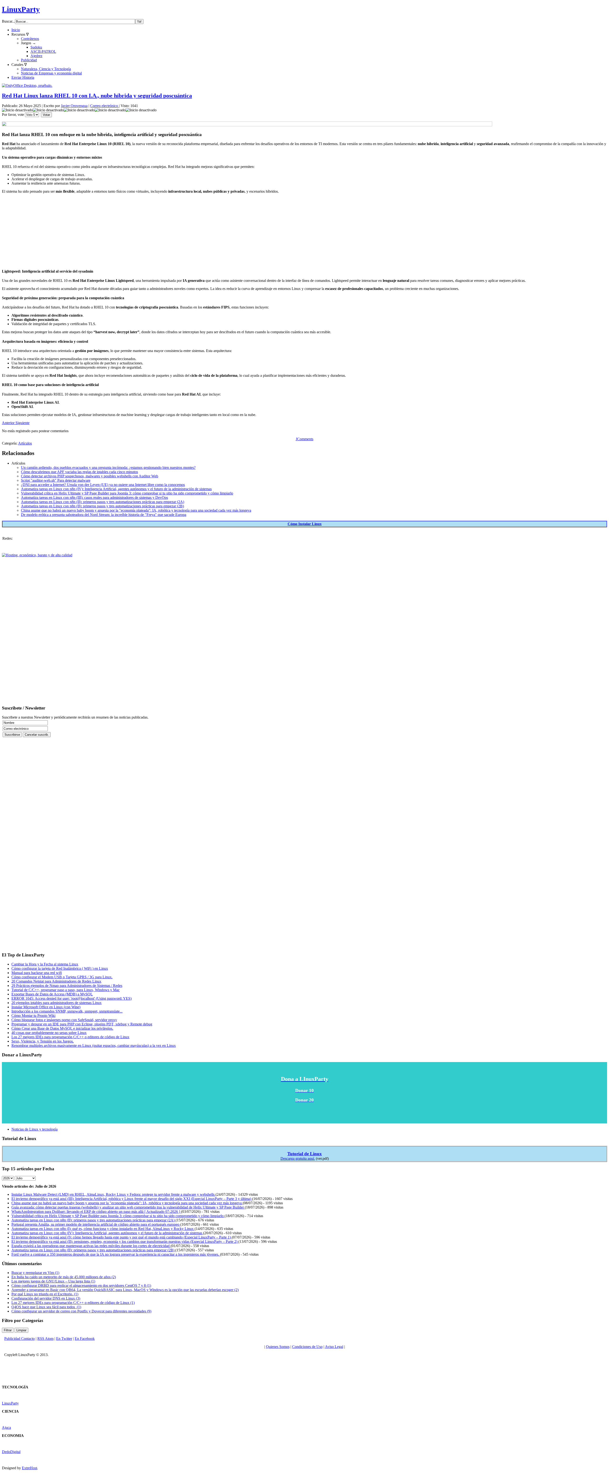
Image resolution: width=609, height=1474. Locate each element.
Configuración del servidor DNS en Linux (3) (45, 1298)
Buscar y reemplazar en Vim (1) (35, 1273)
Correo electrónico (104, 106)
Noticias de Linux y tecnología (34, 1129)
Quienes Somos (278, 1347)
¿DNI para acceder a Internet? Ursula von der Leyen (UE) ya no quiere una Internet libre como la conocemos (103, 485)
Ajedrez (36, 56)
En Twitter (64, 1339)
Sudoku (36, 47)
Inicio (15, 30)
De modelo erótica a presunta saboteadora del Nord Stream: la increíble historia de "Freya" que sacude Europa (103, 515)
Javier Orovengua (74, 106)
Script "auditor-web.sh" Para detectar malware (55, 480)
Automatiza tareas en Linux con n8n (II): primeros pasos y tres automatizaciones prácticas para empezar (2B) (102, 506)
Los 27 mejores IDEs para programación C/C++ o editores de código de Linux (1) (73, 1303)
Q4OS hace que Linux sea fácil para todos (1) (46, 1307)
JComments (304, 439)
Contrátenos (30, 39)
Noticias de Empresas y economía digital (51, 73)
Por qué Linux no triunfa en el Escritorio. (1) (44, 1294)
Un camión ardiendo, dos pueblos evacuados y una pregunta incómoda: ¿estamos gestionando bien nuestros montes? (108, 467)
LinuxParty (21, 9)
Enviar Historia (22, 77)
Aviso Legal (334, 1347)
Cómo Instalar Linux (305, 524)
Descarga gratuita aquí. (297, 1158)
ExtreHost (29, 1468)
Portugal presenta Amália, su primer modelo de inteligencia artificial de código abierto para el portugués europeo (95, 1224)
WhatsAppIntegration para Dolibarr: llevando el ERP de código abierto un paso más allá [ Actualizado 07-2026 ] (96, 1212)
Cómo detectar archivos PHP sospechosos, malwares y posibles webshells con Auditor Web (89, 476)
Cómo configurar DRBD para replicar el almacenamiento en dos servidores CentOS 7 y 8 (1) (81, 1285)
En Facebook (85, 1339)
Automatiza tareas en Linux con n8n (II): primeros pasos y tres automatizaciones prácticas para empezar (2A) (102, 502)
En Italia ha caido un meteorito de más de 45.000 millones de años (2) (63, 1277)
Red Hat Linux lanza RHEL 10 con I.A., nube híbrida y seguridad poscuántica (97, 96)
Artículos (25, 443)
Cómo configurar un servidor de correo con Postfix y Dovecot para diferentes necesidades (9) (81, 1311)
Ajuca (6, 1427)
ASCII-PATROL (43, 51)
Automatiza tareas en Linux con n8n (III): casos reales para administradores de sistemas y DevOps (94, 497)
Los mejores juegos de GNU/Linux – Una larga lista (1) (53, 1281)
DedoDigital (11, 1452)
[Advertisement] (144, 230)
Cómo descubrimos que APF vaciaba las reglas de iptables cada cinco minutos (79, 472)
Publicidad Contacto (19, 1339)
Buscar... (8, 21)
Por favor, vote (13, 115)
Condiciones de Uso (307, 1347)
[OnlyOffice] (27, 85)
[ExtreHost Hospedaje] (37, 555)
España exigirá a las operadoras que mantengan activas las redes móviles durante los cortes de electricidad (91, 1246)
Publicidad (29, 60)
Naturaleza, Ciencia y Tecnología (46, 69)
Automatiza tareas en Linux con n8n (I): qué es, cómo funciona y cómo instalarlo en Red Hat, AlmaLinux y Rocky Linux (103, 1229)
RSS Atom (45, 1339)
